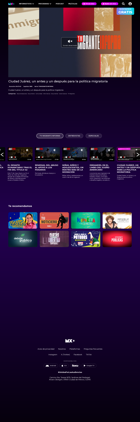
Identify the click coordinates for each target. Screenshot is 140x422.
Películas (72, 4)
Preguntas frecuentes (93, 349)
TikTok (89, 355)
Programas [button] (43, 4)
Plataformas (75, 349)
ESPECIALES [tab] (94, 136)
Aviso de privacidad (46, 349)
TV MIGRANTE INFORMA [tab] (50, 136)
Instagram (52, 355)
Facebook (78, 355)
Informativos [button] (25, 4)
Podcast (60, 4)
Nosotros (62, 349)
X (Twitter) (65, 355)
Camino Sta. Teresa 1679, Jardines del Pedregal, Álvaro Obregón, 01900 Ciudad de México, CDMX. (70, 378)
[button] (130, 3)
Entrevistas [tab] (74, 136)
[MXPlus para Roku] (75, 366)
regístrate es (125, 11)
